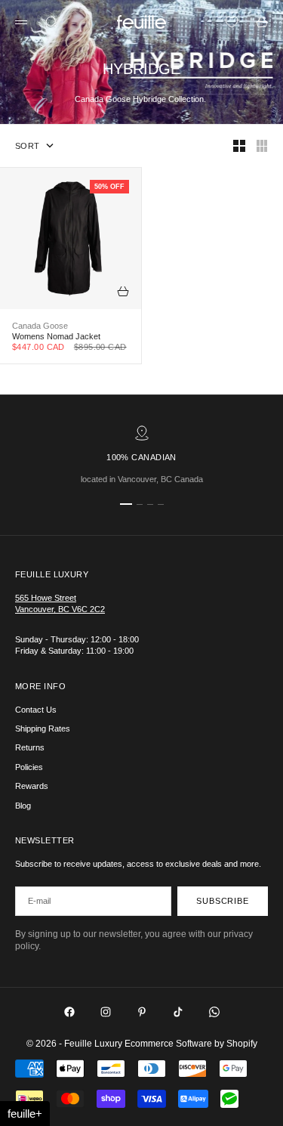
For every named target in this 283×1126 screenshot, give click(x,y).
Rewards (31, 785)
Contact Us (36, 709)
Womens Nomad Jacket (56, 336)
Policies (29, 767)
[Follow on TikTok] (178, 1012)
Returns (30, 747)
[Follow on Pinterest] (142, 1012)
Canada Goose (40, 325)
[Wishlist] (232, 22)
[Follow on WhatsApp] (214, 1012)
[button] (25, 1113)
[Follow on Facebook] (69, 1012)
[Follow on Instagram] (106, 1012)
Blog (23, 805)
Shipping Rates (42, 728)
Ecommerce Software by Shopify (191, 1043)
